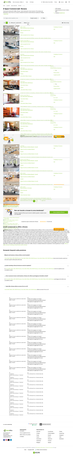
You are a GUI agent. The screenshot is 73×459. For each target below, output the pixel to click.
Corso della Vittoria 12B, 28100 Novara (12, 258)
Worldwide (61, 438)
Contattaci (22, 436)
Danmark (38, 431)
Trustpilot (4, 418)
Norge (37, 435)
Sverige (38, 433)
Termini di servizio (49, 447)
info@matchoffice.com (7, 435)
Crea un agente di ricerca (25, 432)
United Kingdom (51, 433)
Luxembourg (50, 431)
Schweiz (49, 440)
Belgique (38, 442)
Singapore (61, 435)
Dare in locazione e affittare (18, 2)
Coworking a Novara (14, 244)
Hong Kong (61, 433)
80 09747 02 (62, 12)
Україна (49, 442)
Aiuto (27, 2)
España (49, 435)
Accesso (62, 2)
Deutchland (38, 438)
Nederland (38, 440)
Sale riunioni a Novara (22, 244)
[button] (16, 26)
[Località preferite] (69, 2)
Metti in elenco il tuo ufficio (48, 2)
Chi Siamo (32, 2)
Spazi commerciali (14, 5)
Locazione (8, 5)
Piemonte (19, 5)
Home (4, 5)
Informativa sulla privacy (40, 447)
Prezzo (56, 2)
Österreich (50, 438)
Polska (60, 431)
